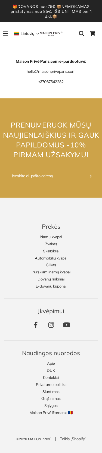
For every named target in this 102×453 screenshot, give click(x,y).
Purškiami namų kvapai (51, 272)
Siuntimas (51, 391)
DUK (51, 370)
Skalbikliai (51, 251)
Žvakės (51, 243)
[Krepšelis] (92, 33)
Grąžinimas (51, 398)
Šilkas (51, 264)
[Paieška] (81, 33)
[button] (26, 33)
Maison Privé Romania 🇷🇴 (51, 412)
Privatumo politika (51, 384)
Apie (51, 363)
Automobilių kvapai (51, 258)
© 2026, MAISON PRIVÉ (33, 439)
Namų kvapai (51, 236)
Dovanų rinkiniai (51, 279)
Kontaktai (51, 377)
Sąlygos (51, 405)
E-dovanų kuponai (51, 286)
